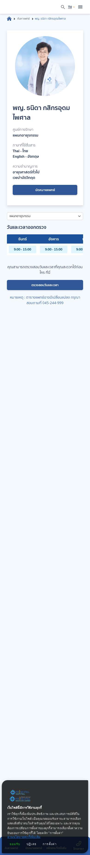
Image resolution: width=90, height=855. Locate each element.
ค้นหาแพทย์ (23, 19)
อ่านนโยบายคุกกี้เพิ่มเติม (23, 837)
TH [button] (70, 6)
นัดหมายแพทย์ (45, 189)
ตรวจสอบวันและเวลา (45, 285)
